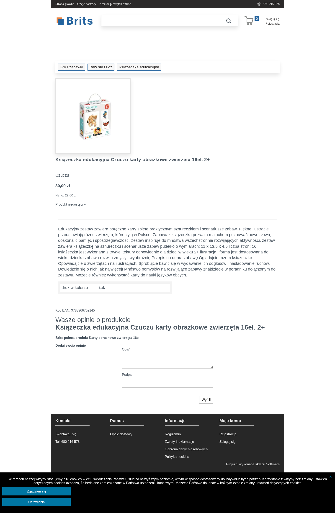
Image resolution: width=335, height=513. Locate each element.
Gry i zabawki (71, 67)
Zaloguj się (272, 19)
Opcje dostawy (86, 4)
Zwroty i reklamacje (179, 441)
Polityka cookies (177, 457)
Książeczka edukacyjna (139, 67)
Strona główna (64, 4)
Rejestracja (272, 23)
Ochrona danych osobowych (186, 449)
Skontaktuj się (65, 434)
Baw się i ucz (101, 67)
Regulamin (173, 434)
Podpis (127, 374)
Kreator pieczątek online (115, 4)
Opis (126, 349)
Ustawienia (36, 502)
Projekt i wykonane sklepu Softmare (253, 464)
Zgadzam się (36, 491)
